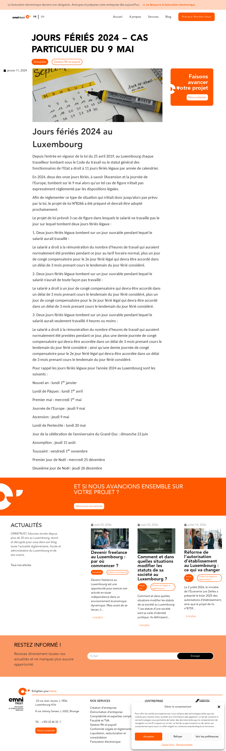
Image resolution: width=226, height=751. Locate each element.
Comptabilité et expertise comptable (113, 716)
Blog (168, 17)
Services (153, 17)
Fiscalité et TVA (99, 720)
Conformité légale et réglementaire (161, 587)
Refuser (178, 737)
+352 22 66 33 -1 (51, 722)
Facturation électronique (105, 742)
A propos (135, 17)
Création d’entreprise (103, 708)
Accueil (117, 17)
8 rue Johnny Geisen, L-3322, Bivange (57, 711)
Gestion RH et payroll (67, 62)
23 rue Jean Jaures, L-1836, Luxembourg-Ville (51, 703)
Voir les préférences (207, 737)
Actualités (40, 62)
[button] (219, 707)
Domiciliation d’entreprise (106, 712)
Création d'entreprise (117, 572)
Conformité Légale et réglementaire (112, 729)
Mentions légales (184, 744)
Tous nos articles (21, 565)
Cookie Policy (168, 744)
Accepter (148, 737)
